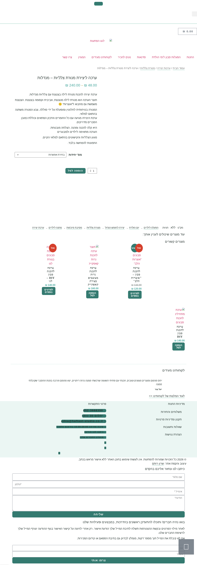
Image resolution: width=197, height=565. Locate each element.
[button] (194, 13)
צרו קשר (67, 57)
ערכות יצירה (164, 68)
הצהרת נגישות (173, 434)
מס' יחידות (75, 154)
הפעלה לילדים (151, 227)
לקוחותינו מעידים (102, 57)
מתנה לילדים (55, 227)
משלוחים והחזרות (171, 411)
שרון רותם (158, 463)
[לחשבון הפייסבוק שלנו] (105, 448)
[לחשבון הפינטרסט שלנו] (59, 453)
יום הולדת (134, 227)
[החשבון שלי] (98, 22)
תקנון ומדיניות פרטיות (169, 419)
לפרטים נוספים (135, 294)
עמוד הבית (179, 68)
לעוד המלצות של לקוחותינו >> (167, 396)
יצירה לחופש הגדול (115, 227)
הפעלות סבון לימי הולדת (166, 57)
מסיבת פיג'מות (74, 227)
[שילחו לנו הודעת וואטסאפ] (186, 547)
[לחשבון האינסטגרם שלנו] (105, 442)
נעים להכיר (124, 57)
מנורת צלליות (147, 68)
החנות (190, 57)
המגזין (81, 57)
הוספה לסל (75, 170)
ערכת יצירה (38, 227)
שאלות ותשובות (172, 427)
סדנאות (141, 57)
